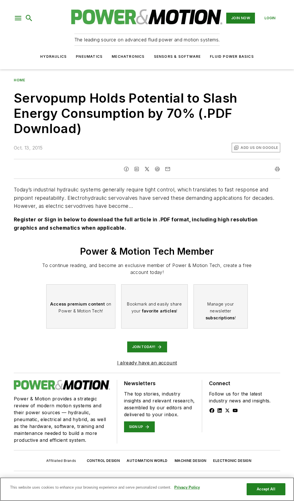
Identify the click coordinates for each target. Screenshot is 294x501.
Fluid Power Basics (232, 56)
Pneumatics (89, 56)
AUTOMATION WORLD (147, 460)
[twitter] (147, 169)
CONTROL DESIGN (103, 460)
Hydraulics (53, 56)
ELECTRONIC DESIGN (232, 460)
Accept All (266, 489)
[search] (29, 18)
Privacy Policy (187, 487)
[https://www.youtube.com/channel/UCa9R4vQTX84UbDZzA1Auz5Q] (235, 410)
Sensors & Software (177, 56)
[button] (18, 18)
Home (19, 80)
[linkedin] (137, 169)
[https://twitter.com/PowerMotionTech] (227, 410)
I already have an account (147, 363)
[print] (277, 169)
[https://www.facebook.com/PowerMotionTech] (212, 410)
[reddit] (157, 169)
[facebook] (126, 169)
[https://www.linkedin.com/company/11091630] (220, 410)
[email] (168, 169)
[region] (147, 489)
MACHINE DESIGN (190, 460)
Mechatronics (128, 56)
